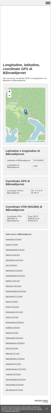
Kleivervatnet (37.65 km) (15, 385)
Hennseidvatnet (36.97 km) (16, 379)
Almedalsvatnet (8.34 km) (15, 250)
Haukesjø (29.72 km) (13, 364)
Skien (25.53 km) (12, 348)
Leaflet (29, 141)
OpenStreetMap (39, 141)
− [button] (9, 95)
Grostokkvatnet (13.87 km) (15, 276)
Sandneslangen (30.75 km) (16, 369)
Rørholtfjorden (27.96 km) (15, 359)
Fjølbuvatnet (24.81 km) (14, 338)
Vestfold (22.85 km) (13, 328)
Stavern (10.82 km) (13, 255)
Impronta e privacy (41, 400)
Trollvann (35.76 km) (13, 374)
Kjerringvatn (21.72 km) (14, 312)
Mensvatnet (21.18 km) (14, 296)
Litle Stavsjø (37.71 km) (14, 390)
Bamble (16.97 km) (13, 281)
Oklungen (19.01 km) (13, 286)
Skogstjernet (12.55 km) (14, 260)
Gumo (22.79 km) (12, 317)
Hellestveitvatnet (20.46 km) (16, 291)
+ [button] (9, 91)
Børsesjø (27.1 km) (13, 354)
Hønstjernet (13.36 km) (14, 271)
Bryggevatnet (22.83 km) (15, 322)
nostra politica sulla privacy (12, 411)
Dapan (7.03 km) (12, 245)
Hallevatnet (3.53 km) (13, 239)
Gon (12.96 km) (11, 265)
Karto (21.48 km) (12, 302)
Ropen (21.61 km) (12, 307)
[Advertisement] (25, 35)
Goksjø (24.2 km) (12, 333)
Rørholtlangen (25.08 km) (15, 343)
